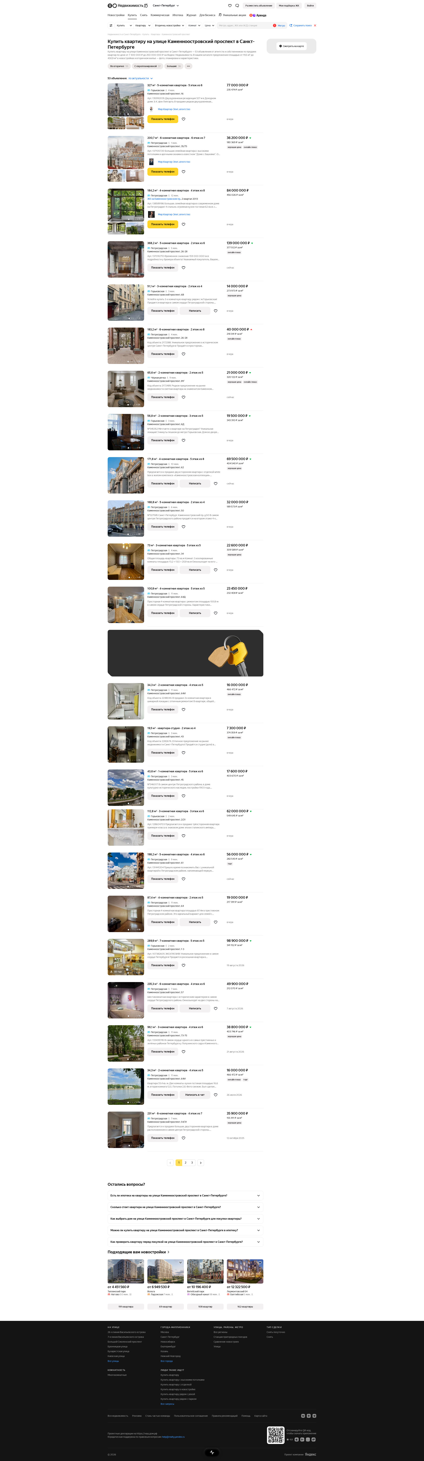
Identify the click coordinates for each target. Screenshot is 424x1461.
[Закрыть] (315, 25)
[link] (310, 6)
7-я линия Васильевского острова (126, 1337)
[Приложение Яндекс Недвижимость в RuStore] (314, 1439)
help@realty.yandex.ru (173, 1437)
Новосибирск (168, 1341)
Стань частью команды (157, 1416)
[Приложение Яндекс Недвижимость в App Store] (297, 1439)
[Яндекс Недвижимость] (128, 5)
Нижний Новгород (171, 1356)
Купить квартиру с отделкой (176, 1384)
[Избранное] (230, 6)
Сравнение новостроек (226, 1341)
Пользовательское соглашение (191, 1416)
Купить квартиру (170, 1375)
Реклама (136, 1416)
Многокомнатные (117, 1375)
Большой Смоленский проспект (125, 1341)
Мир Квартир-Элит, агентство (174, 109)
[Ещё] (188, 66)
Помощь (245, 1416)
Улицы (217, 1346)
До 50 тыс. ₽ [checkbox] (144, 658)
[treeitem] (117, 15)
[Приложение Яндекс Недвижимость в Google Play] (302, 1439)
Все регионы (220, 1332)
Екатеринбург (168, 1346)
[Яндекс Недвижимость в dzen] (309, 1416)
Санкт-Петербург (170, 1337)
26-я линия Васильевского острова (126, 1332)
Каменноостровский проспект (163, 93)
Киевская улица (116, 1356)
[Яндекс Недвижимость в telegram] (314, 1416)
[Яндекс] (310, 1454)
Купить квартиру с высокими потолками (182, 1379)
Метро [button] (281, 25)
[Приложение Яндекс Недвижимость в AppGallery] (308, 1439)
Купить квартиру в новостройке (178, 1389)
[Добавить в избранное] (183, 119)
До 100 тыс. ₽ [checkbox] (188, 658)
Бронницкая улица (117, 1346)
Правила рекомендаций (225, 1416)
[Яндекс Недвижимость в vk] (303, 1416)
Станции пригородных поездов (230, 1337)
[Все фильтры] (111, 25)
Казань (164, 1351)
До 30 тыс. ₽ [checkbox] (122, 658)
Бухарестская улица (118, 1351)
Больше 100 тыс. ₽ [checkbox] (125, 667)
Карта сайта (260, 1416)
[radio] (185, 1162)
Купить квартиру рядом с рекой (178, 1394)
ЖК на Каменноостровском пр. (164, 199)
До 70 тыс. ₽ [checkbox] (166, 658)
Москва (165, 1332)
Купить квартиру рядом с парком (178, 1399)
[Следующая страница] (200, 1162)
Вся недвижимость (118, 1416)
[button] (237, 6)
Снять (270, 1337)
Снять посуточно (276, 1332)
